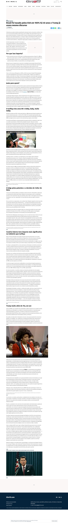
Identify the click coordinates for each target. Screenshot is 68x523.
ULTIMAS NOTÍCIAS (58, 6)
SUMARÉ (33, 6)
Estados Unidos (18, 450)
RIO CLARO (52, 6)
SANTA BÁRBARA (20, 6)
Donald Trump (8, 450)
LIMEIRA (25, 6)
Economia (13, 450)
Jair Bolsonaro (24, 450)
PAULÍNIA (48, 6)
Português (32, 450)
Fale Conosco (9, 505)
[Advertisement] (28, 516)
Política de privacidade (11, 502)
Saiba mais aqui (29, 521)
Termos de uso (9, 503)
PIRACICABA (10, 6)
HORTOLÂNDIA (38, 6)
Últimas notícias (9, 21)
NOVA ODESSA (43, 6)
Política (28, 450)
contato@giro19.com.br (39, 505)
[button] (51, 28)
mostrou (25, 91)
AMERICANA (15, 6)
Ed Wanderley (9, 27)
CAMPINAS (29, 6)
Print (61, 28)
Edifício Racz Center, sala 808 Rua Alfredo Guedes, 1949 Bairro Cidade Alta (46, 502)
